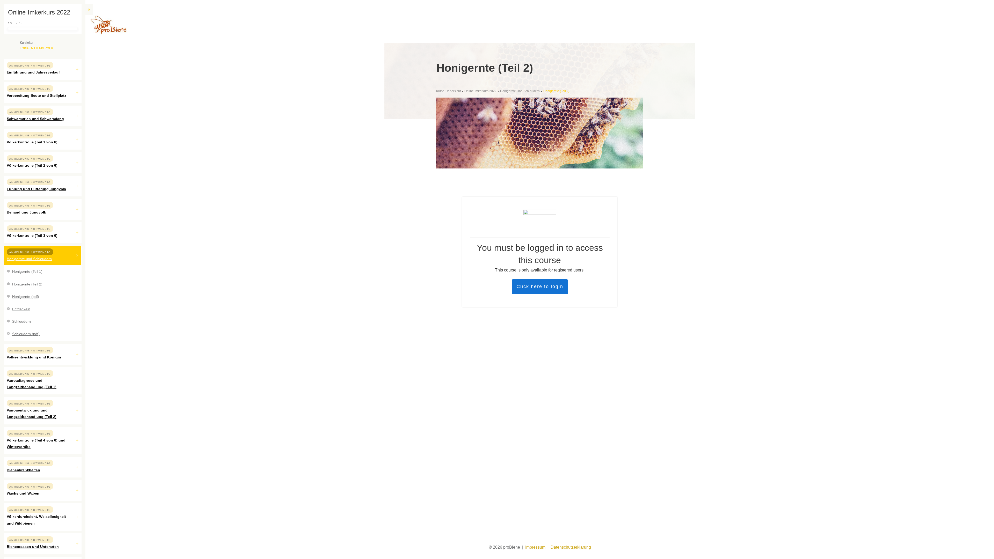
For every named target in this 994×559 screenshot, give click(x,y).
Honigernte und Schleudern (29, 259)
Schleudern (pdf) (26, 334)
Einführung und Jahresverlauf (33, 72)
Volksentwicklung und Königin (34, 357)
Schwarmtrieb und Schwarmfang (35, 119)
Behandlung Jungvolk (26, 212)
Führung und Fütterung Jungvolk (36, 189)
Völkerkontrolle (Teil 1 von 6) (32, 142)
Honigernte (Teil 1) (27, 271)
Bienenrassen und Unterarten (33, 547)
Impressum (535, 547)
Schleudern (21, 321)
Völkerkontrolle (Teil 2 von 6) (32, 165)
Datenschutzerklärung (571, 547)
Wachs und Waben (23, 493)
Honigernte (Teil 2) (27, 284)
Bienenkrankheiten (23, 470)
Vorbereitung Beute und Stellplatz (36, 95)
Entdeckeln (21, 309)
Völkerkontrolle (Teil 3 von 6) (32, 235)
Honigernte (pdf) (25, 297)
